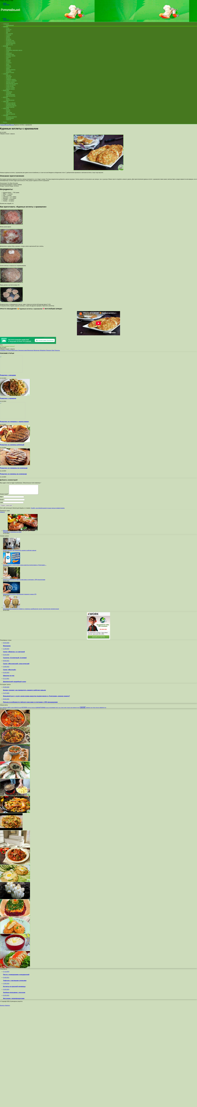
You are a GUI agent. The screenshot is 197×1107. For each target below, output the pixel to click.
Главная (2, 125)
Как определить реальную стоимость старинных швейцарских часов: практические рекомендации (31, 609)
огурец (62, 707)
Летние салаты (10, 82)
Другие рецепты (10, 43)
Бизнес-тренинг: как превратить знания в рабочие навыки (19, 550)
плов (71, 707)
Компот (8, 111)
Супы (7, 28)
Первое (5, 26)
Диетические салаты (12, 83)
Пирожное (9, 91)
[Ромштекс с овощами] (11, 372)
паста (68, 707)
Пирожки (8, 93)
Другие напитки (10, 114)
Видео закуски (10, 107)
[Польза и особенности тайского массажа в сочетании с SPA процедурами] (11, 578)
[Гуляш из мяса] (15, 864)
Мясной (8, 75)
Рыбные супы (10, 40)
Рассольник (9, 33)
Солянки (8, 35)
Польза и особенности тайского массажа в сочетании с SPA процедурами (24, 579)
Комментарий (4, 494)
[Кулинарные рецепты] (10, 16)
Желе (7, 98)
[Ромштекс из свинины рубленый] (15, 441)
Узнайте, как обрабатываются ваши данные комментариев (47, 508)
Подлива (8, 71)
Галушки (8, 66)
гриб (8, 707)
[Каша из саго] (15, 950)
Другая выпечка (10, 96)
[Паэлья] (15, 812)
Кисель (8, 109)
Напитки (6, 108)
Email (2, 499)
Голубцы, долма (10, 55)
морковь (47, 707)
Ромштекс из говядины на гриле (12, 532)
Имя (1, 496)
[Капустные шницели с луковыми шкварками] (15, 881)
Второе (5, 46)
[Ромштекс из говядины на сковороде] (15, 465)
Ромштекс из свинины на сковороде (13, 474)
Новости (8, 119)
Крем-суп (8, 29)
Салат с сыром (10, 87)
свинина (88, 707)
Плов (7, 51)
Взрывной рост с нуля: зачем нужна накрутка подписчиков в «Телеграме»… (24, 565)
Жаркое (8, 60)
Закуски (6, 101)
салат (83, 707)
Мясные (8, 47)
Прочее (5, 115)
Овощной (9, 76)
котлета (2, 346)
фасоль (97, 707)
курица (43, 707)
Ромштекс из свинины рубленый (12, 445)
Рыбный (8, 78)
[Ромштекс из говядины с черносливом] (12, 418)
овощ (59, 707)
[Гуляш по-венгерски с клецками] (15, 726)
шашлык (102, 707)
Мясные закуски (10, 102)
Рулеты (8, 61)
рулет (78, 707)
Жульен (8, 65)
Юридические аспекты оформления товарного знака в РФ (19, 594)
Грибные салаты (11, 79)
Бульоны (8, 39)
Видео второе (10, 72)
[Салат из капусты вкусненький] (11, 829)
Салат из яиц (10, 86)
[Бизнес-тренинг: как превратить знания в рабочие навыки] (11, 549)
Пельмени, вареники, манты (14, 50)
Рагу (7, 58)
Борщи (8, 30)
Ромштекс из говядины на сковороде (13, 468)
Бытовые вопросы (11, 116)
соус (91, 707)
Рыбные (8, 48)
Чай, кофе (9, 112)
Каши (7, 64)
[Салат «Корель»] (15, 916)
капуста (16, 707)
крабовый (29, 707)
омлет (65, 707)
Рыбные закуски (10, 104)
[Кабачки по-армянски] (15, 760)
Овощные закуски (11, 105)
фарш (94, 707)
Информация (10, 25)
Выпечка (6, 90)
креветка (33, 707)
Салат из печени (11, 84)
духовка (12, 707)
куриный (12, 346)
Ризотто (8, 57)
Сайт (1, 502)
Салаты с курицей (11, 80)
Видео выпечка (10, 94)
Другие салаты (10, 89)
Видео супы (9, 44)
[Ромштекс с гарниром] (15, 395)
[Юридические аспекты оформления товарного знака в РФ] (11, 593)
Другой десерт (10, 100)
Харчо (8, 36)
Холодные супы (10, 42)
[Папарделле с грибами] (15, 933)
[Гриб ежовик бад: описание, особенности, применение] (15, 898)
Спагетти (8, 62)
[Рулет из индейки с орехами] (15, 778)
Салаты (5, 73)
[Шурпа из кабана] (15, 795)
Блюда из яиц (10, 54)
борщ (1, 707)
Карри (8, 68)
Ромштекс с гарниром (8, 398)
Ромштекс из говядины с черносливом (14, 421)
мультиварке (52, 707)
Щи (7, 32)
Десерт (5, 97)
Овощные (9, 53)
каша (20, 707)
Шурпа (8, 37)
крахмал (7, 346)
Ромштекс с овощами (8, 375)
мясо (57, 707)
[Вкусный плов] (15, 743)
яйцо (105, 707)
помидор (75, 707)
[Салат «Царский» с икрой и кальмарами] (15, 967)
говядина (4, 707)
